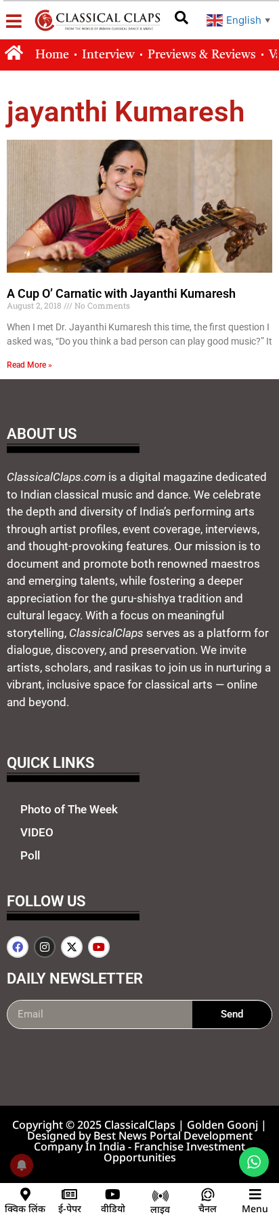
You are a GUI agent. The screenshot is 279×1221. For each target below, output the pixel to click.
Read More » (29, 365)
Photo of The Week (69, 809)
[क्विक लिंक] (25, 1194)
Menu (255, 1208)
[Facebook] (17, 947)
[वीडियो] (113, 1194)
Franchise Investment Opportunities (175, 1152)
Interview (108, 55)
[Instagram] (45, 947)
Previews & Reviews (202, 55)
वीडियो (113, 1208)
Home (52, 55)
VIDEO (36, 832)
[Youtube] (99, 947)
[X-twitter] (72, 947)
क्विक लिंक (25, 1208)
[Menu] (255, 1194)
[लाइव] (160, 1196)
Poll (30, 855)
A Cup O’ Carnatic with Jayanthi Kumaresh (121, 293)
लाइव (160, 1209)
